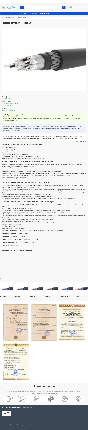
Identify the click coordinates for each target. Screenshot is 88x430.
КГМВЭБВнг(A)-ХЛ (65, 296)
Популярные (27, 408)
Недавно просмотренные (11, 408)
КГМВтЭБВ (3, 296)
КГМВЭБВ (32, 296)
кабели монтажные (10, 17)
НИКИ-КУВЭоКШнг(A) (8, 412)
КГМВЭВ (77, 296)
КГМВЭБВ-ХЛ (48, 296)
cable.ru (84, 141)
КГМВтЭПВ (18, 296)
